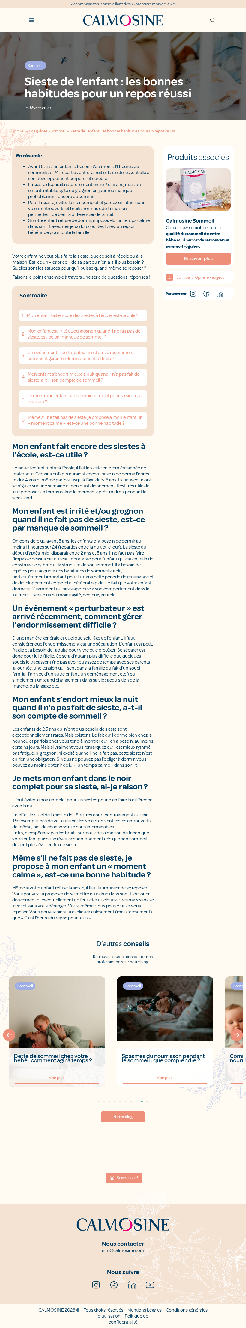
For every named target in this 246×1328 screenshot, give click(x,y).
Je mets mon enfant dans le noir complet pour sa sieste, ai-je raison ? (86, 399)
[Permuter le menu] (32, 20)
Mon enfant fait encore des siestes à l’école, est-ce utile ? (82, 315)
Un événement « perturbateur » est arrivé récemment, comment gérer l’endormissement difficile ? (81, 356)
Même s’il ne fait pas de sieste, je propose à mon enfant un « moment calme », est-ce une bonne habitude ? (85, 420)
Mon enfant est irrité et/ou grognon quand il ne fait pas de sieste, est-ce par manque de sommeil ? (84, 334)
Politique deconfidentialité (128, 1319)
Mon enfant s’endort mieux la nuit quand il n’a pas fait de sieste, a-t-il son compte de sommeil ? (84, 377)
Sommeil (58, 131)
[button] (9, 1035)
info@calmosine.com (123, 1250)
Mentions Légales (145, 1310)
